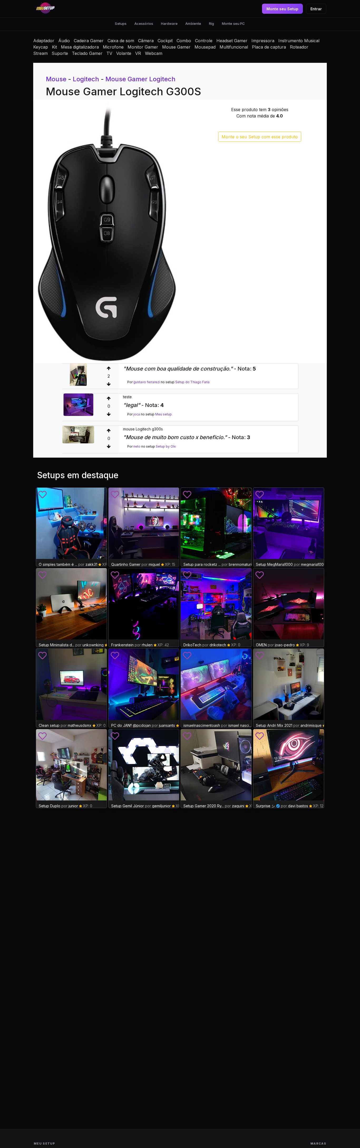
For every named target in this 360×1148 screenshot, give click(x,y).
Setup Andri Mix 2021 (274, 725)
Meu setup (163, 414)
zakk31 (91, 564)
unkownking (93, 645)
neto (136, 446)
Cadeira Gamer (89, 40)
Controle (203, 40)
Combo (184, 40)
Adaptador (43, 40)
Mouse (56, 79)
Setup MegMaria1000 (274, 564)
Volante (123, 53)
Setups (121, 23)
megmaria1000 (313, 564)
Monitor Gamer (143, 47)
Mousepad (205, 47)
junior (74, 806)
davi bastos (298, 806)
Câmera (146, 40)
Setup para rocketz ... (202, 564)
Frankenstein (122, 645)
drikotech (218, 645)
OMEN (261, 645)
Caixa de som (121, 40)
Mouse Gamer (176, 47)
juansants (167, 725)
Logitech (86, 79)
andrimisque (311, 725)
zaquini (238, 806)
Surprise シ (265, 806)
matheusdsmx (79, 725)
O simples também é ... (58, 564)
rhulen (147, 645)
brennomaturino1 (243, 564)
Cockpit (165, 40)
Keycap (40, 47)
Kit (54, 47)
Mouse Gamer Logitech (140, 79)
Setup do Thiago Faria (192, 382)
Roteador (299, 47)
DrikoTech (192, 645)
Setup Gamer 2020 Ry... (203, 806)
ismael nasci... (239, 725)
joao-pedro (285, 645)
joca (136, 414)
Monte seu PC (233, 23)
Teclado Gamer (87, 53)
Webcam (153, 53)
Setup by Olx (166, 446)
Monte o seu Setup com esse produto (260, 136)
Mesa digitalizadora (80, 47)
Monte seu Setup (282, 9)
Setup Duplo (49, 806)
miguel (154, 564)
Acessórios (143, 23)
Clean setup (49, 725)
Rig (211, 23)
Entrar (316, 9)
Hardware (169, 23)
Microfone (113, 47)
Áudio (64, 40)
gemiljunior (161, 806)
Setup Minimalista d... (56, 645)
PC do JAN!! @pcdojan (131, 725)
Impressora (262, 40)
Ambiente (193, 23)
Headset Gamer (231, 40)
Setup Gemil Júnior (127, 806)
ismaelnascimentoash (201, 725)
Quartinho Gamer (125, 564)
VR (138, 53)
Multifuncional (234, 47)
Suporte (60, 53)
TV (109, 53)
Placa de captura (269, 47)
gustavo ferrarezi (146, 382)
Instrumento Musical (298, 40)
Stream (40, 53)
